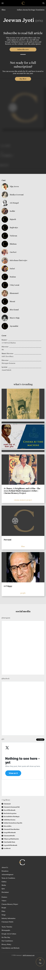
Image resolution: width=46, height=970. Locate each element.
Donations (5, 871)
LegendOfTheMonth (10, 845)
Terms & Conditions (8, 878)
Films (3, 911)
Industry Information (8, 918)
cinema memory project (23, 500)
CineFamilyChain (9, 842)
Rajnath (13, 219)
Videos (4, 900)
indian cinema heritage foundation (30, 10)
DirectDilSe (7, 826)
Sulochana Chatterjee (18, 260)
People (4, 907)
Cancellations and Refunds (10, 948)
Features (4, 897)
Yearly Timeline (7, 927)
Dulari (12, 269)
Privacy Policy (6, 944)
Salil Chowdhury (7, 356)
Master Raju (15, 318)
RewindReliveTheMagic (12, 816)
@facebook (5, 679)
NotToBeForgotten (10, 813)
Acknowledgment (7, 874)
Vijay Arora (14, 186)
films (3, 10)
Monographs (6, 930)
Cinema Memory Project (10, 904)
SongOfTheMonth (10, 832)
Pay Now (23, 79)
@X (3, 739)
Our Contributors (7, 941)
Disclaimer (5, 892)
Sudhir (12, 211)
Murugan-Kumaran (8, 363)
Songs (4, 915)
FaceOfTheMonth (9, 810)
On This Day (6, 937)
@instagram (6, 618)
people (23, 593)
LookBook (7, 848)
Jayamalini (14, 326)
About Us (5, 867)
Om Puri (13, 252)
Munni (12, 301)
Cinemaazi (7, 804)
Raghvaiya (14, 228)
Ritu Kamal (14, 310)
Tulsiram (13, 236)
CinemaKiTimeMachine (11, 829)
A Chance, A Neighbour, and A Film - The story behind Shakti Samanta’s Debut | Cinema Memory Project (22, 490)
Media (4, 885)
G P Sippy (8, 586)
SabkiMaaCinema (9, 820)
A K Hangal (14, 203)
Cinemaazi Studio (7, 922)
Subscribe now (23, 49)
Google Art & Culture (9, 934)
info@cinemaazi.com (28, 955)
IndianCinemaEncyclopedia (13, 823)
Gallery (4, 881)
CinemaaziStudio (9, 835)
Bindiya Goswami (16, 195)
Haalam (13, 277)
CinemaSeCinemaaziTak (12, 807)
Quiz (3, 888)
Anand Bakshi (6, 370)
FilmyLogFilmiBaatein (11, 839)
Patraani (7, 539)
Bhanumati (14, 293)
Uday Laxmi (14, 285)
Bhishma (13, 244)
